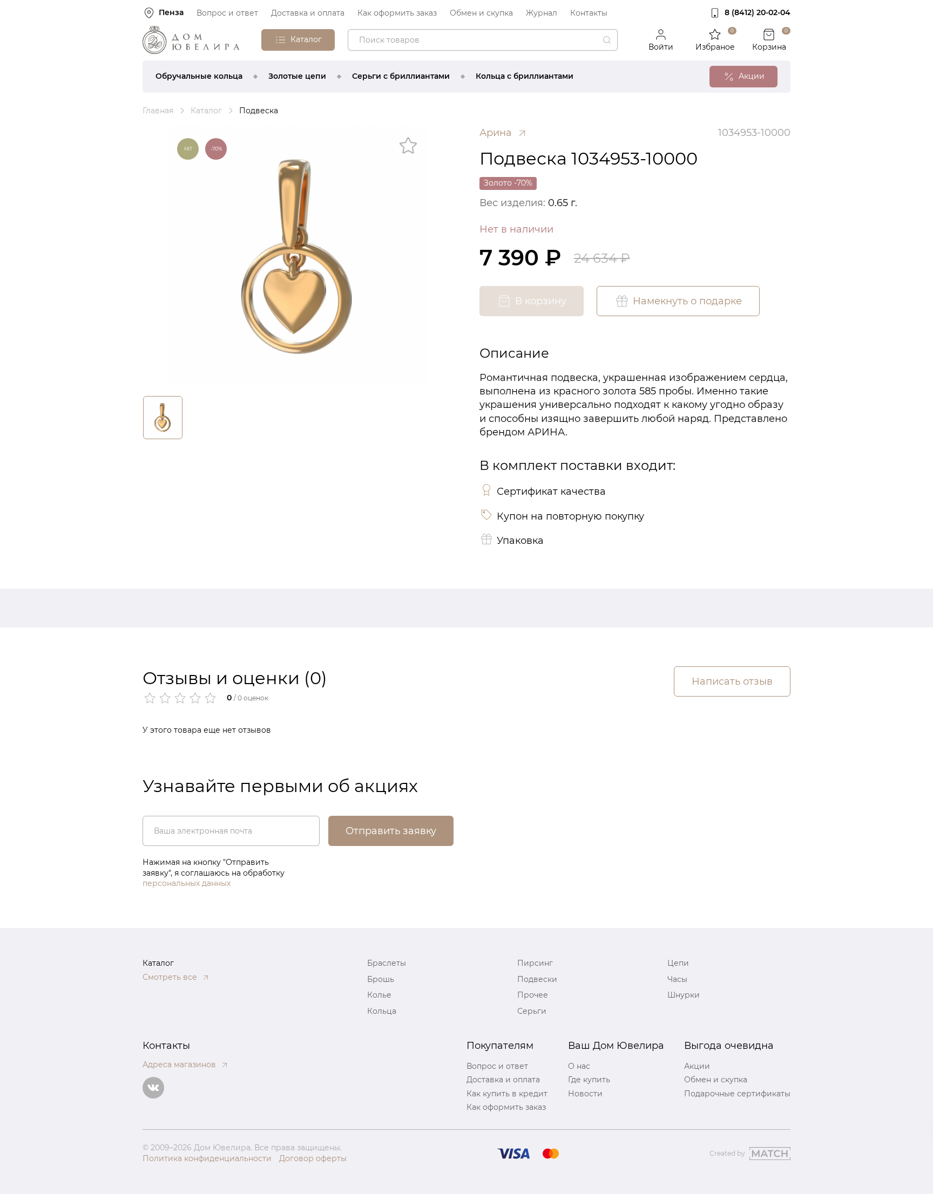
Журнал (541, 13)
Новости (585, 1094)
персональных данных (187, 883)
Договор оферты (313, 1158)
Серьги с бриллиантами (401, 76)
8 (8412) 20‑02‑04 (757, 12)
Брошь (380, 979)
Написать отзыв (732, 681)
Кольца (381, 1011)
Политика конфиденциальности (207, 1158)
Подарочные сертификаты (737, 1094)
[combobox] (483, 40)
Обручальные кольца (199, 76)
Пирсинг (535, 963)
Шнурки (683, 995)
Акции (697, 1066)
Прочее (532, 995)
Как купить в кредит (506, 1094)
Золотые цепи (297, 76)
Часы (677, 979)
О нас (579, 1066)
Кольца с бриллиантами (524, 76)
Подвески (537, 979)
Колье (379, 995)
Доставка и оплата (307, 13)
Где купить (589, 1079)
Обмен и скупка (481, 13)
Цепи (678, 963)
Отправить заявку (391, 831)
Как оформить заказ (397, 13)
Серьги (531, 1011)
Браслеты (386, 963)
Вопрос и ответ (227, 13)
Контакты (588, 13)
